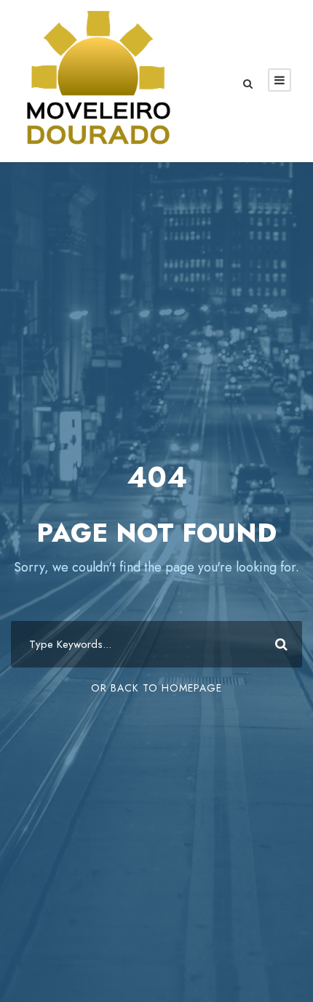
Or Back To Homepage (156, 688)
